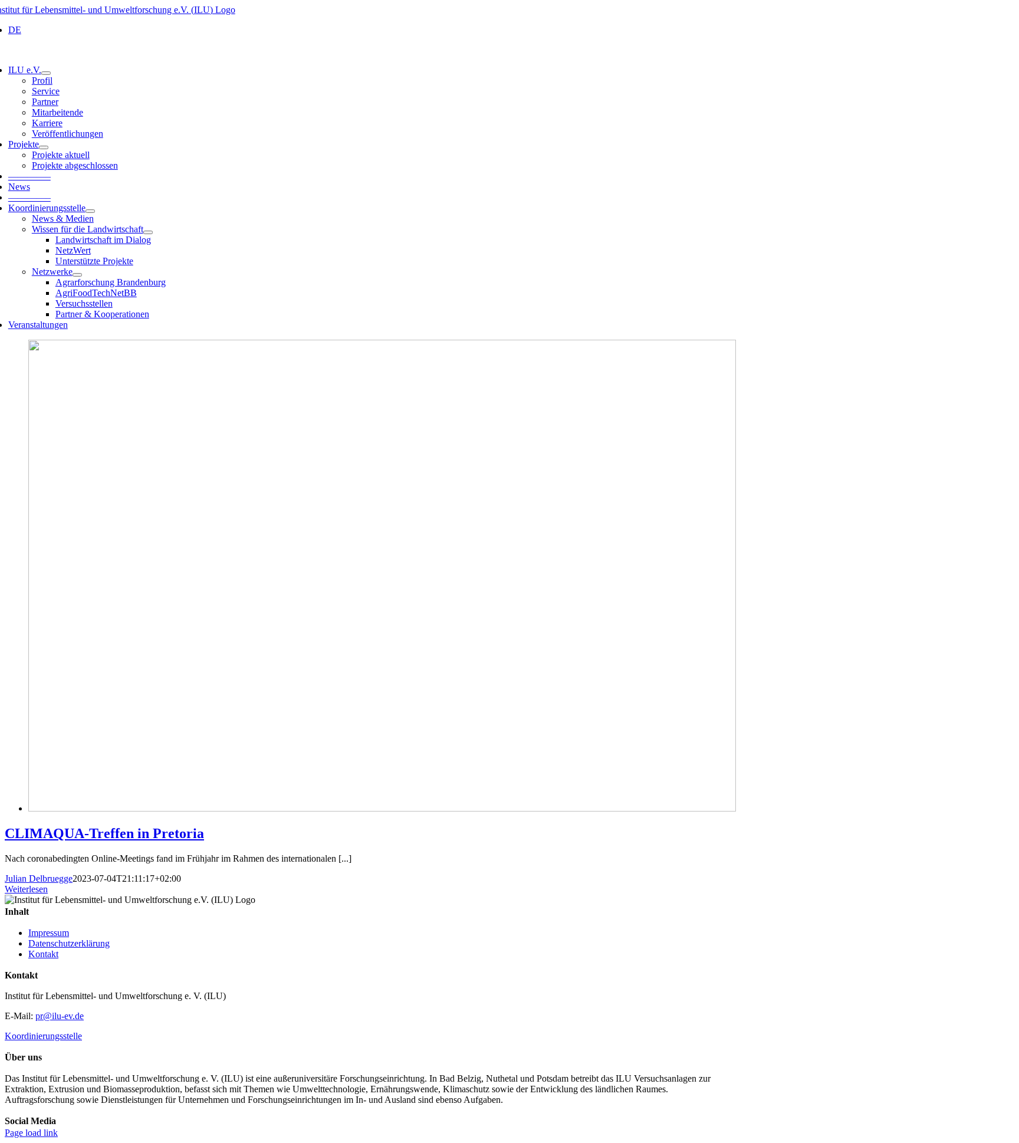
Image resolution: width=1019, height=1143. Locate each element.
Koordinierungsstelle (43, 1036)
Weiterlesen (26, 889)
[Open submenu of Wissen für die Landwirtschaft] (148, 232)
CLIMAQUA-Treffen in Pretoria (104, 833)
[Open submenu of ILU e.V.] (46, 73)
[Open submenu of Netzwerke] (77, 275)
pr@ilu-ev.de (59, 1016)
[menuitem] (14, 30)
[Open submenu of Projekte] (43, 147)
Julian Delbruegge (39, 878)
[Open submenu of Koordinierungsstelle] (90, 211)
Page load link (31, 1133)
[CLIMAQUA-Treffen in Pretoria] (382, 808)
